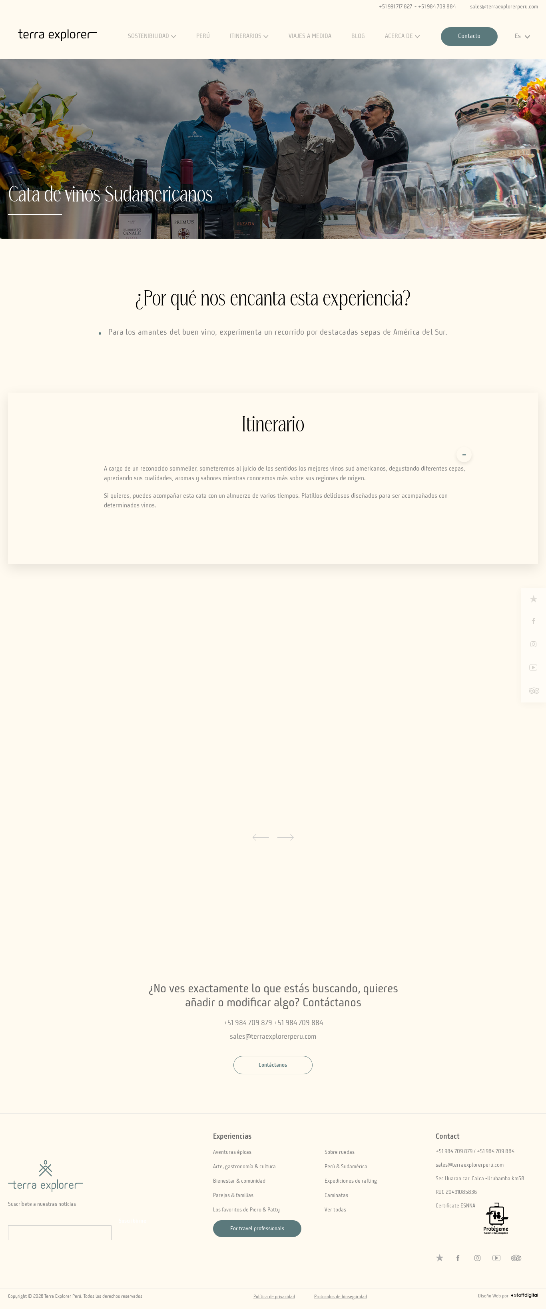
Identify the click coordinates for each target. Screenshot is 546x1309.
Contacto (469, 36)
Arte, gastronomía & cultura (244, 1166)
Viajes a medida (310, 36)
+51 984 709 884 (437, 7)
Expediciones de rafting (351, 1181)
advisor (533, 690)
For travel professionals (257, 1228)
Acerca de (399, 36)
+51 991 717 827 (395, 7)
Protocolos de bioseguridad (340, 1297)
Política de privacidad (274, 1297)
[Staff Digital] (524, 1297)
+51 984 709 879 (247, 1023)
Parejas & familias (233, 1195)
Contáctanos (273, 1065)
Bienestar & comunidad (239, 1181)
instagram (533, 644)
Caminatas (336, 1195)
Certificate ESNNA (455, 1206)
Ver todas (335, 1210)
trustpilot (533, 599)
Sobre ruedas (340, 1152)
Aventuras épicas (232, 1152)
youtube (533, 667)
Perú (203, 36)
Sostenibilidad (148, 36)
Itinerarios (245, 36)
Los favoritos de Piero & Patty (246, 1210)
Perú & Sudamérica (346, 1166)
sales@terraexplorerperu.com (504, 7)
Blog (358, 36)
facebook (533, 621)
